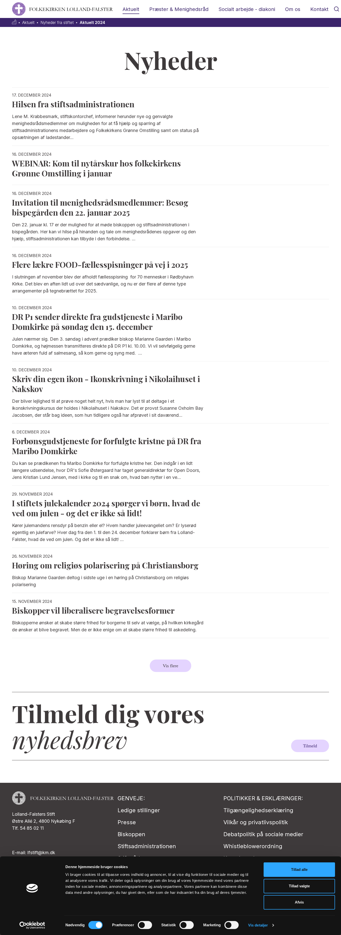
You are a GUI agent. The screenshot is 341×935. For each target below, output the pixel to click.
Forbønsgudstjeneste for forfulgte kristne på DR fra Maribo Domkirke (106, 445)
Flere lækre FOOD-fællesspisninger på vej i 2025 (100, 264)
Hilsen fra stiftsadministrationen (73, 104)
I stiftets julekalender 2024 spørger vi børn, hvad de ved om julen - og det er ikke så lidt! (106, 508)
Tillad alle (299, 869)
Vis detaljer (258, 925)
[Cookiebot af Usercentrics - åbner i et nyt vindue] (32, 925)
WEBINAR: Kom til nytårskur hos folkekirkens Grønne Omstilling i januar (96, 168)
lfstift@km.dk (41, 852)
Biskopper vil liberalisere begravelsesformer (93, 610)
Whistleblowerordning (252, 846)
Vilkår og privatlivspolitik (255, 822)
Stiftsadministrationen (147, 846)
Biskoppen (131, 834)
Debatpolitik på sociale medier (263, 834)
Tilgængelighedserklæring (258, 810)
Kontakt (319, 9)
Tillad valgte (299, 886)
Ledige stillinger (139, 810)
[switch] (145, 925)
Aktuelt (131, 9)
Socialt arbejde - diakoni (246, 9)
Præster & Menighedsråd (178, 9)
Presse (127, 822)
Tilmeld (310, 745)
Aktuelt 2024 (92, 22)
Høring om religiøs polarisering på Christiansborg (105, 565)
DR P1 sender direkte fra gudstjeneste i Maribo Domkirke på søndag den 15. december (97, 321)
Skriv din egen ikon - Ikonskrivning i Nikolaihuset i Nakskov (106, 383)
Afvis (299, 902)
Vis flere (170, 665)
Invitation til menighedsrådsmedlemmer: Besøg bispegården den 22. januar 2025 (100, 207)
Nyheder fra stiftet (57, 22)
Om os (292, 9)
